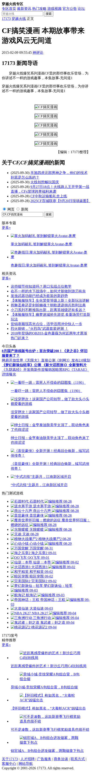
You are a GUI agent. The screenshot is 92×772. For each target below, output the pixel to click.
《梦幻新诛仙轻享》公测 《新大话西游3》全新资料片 (44, 365)
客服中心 (9, 764)
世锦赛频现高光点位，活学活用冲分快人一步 (46, 324)
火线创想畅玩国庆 (44, 182)
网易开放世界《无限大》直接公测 (28, 360)
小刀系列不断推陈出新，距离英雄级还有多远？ (48, 310)
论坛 (81, 8)
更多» (6, 227)
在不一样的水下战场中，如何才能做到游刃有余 (48, 291)
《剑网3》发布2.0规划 (72, 360)
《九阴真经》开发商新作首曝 (25, 370)
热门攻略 (39, 8)
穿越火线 (19, 19)
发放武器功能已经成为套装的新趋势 (39, 296)
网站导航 (26, 764)
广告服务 (44, 759)
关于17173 (10, 759)
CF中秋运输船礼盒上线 (48, 196)
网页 (11, 209)
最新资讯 (24, 8)
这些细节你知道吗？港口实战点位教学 (41, 286)
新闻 (24, 209)
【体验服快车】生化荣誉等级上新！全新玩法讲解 (50, 300)
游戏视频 (54, 8)
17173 (6, 19)
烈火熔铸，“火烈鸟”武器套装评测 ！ (39, 328)
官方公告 (70, 8)
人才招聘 (27, 759)
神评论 (38, 52)
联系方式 (78, 759)
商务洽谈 (61, 759)
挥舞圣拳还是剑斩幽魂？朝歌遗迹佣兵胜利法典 (48, 305)
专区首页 (9, 8)
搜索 (49, 13)
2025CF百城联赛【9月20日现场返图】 (60, 201)
